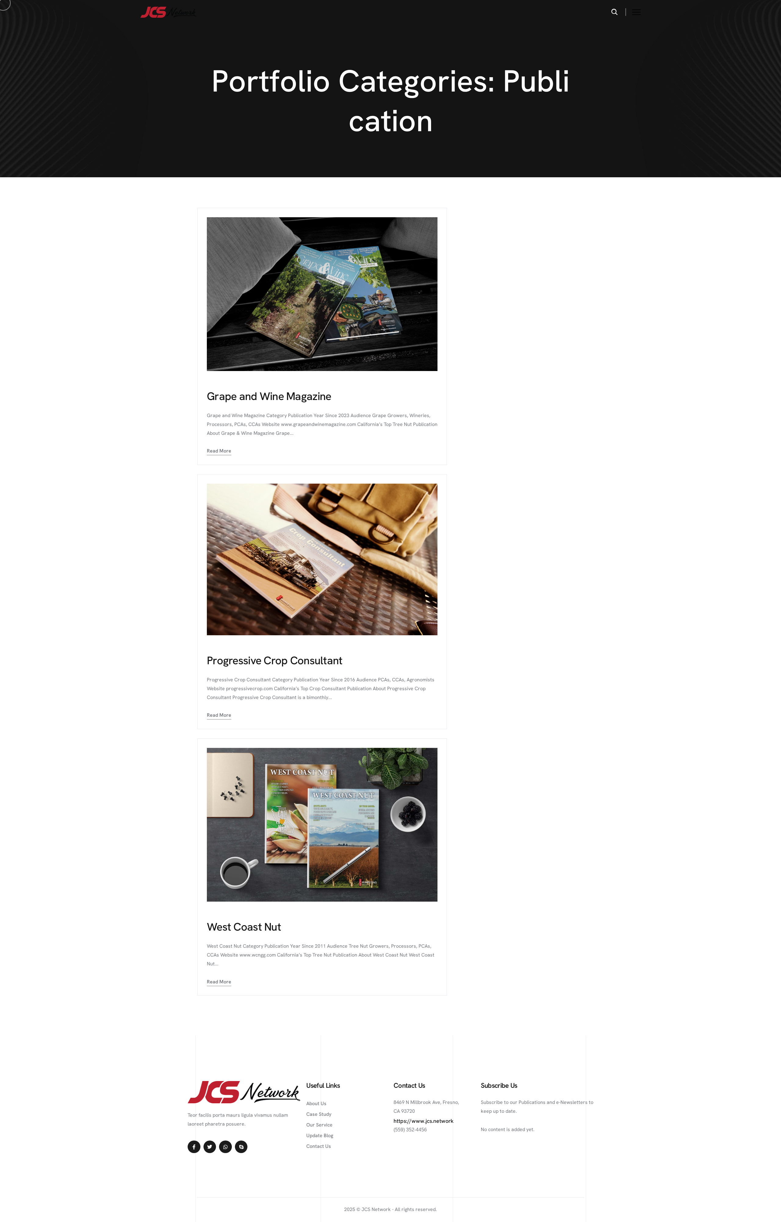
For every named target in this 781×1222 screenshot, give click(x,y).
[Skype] (241, 1147)
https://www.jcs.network (424, 1120)
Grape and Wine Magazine (269, 396)
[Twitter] (209, 1147)
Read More (219, 451)
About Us (316, 1103)
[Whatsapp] (225, 1147)
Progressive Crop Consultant (275, 660)
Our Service (319, 1125)
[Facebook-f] (194, 1147)
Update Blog (319, 1135)
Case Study (318, 1114)
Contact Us (318, 1146)
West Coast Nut (244, 927)
